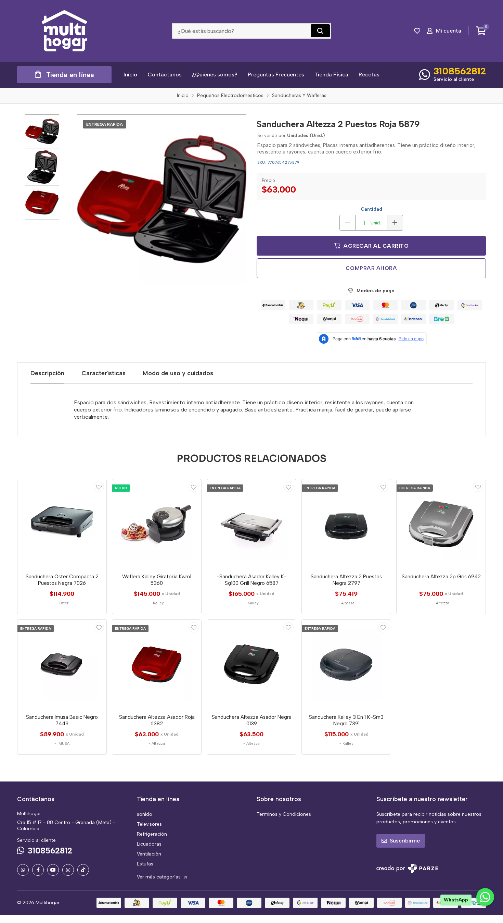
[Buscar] (320, 30)
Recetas (369, 74)
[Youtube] (53, 870)
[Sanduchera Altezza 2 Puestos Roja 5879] (161, 199)
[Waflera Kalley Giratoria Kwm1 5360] (156, 523)
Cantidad (371, 209)
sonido (144, 814)
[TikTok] (83, 870)
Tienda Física (331, 74)
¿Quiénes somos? (214, 74)
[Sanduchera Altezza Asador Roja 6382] (156, 664)
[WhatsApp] (23, 870)
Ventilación (149, 854)
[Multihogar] (64, 30)
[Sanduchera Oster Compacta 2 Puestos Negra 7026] (61, 523)
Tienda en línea (70, 75)
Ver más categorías (159, 877)
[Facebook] (38, 870)
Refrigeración (152, 834)
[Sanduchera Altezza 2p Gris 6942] (441, 523)
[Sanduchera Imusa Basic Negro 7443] (61, 664)
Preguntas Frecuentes (276, 74)
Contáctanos (164, 74)
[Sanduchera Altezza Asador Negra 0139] (251, 664)
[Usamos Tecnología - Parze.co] (407, 868)
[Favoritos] (417, 31)
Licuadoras (149, 844)
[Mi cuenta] (99, 487)
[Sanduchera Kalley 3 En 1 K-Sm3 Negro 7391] (346, 664)
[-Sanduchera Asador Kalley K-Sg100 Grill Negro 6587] (251, 523)
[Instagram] (68, 870)
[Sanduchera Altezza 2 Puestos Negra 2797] (346, 523)
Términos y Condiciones (284, 814)
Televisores (149, 824)
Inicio (130, 74)
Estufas (145, 864)
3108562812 (460, 71)
